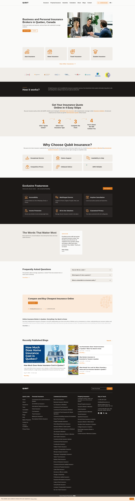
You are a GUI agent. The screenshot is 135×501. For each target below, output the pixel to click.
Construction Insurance (59, 444)
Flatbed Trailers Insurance (60, 446)
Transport (24, 412)
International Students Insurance (40, 406)
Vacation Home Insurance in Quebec (87, 424)
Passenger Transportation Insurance (63, 454)
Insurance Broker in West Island (86, 421)
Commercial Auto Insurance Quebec (63, 439)
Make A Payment (26, 419)
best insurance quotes (73, 112)
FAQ (23, 417)
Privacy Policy (26, 429)
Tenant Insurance (82, 414)
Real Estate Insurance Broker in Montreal (64, 434)
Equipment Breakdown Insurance (62, 479)
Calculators (73, 2)
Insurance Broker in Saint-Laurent (62, 426)
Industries (65, 2)
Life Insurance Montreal (59, 431)
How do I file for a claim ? (78, 270)
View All (109, 340)
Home (24, 399)
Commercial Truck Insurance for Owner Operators (63, 413)
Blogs (84, 2)
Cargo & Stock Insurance (60, 482)
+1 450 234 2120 (50, 308)
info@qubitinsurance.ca (36, 308)
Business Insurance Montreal (61, 402)
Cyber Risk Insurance (59, 469)
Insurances (25, 404)
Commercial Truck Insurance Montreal (63, 409)
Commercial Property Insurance (61, 467)
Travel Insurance (36, 414)
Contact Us (25, 422)
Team (23, 407)
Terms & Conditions (25, 425)
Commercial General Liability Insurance (63, 464)
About (79, 2)
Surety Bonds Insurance (60, 484)
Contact (89, 2)
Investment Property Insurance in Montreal (64, 429)
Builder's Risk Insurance (60, 459)
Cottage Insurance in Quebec (85, 426)
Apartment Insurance (83, 416)
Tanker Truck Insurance (59, 456)
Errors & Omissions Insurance (61, 462)
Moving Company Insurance (61, 451)
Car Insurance (35, 411)
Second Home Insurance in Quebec (87, 419)
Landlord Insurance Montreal (85, 411)
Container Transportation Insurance (62, 487)
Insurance (46, 2)
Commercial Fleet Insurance (61, 441)
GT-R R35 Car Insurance (38, 403)
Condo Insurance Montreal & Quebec (87, 433)
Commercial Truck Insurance (61, 407)
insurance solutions (99, 111)
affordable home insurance (67, 111)
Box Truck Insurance (59, 399)
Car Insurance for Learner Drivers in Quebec (41, 400)
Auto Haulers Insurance (59, 436)
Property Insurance (55, 2)
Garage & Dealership (59, 474)
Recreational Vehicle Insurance (40, 419)
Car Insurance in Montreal (60, 404)
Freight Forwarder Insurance (61, 421)
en (110, 2)
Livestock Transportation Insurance (62, 449)
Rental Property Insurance (84, 404)
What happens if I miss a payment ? (81, 275)
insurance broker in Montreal (94, 148)
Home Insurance (36, 408)
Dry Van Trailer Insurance (60, 489)
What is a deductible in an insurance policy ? (84, 280)
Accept (131, 498)
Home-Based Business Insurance (62, 424)
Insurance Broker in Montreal (85, 406)
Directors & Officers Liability (60, 472)
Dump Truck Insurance (59, 419)
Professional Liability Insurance (61, 477)
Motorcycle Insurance (37, 416)
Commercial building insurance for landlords (65, 416)
